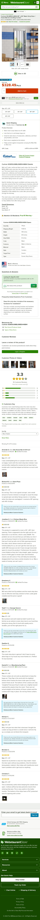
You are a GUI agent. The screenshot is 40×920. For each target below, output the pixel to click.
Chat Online (10, 890)
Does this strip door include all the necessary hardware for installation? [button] (19, 302)
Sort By (4, 431)
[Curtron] (9, 156)
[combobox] (20, 7)
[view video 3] (23, 364)
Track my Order (20, 885)
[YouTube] (7, 853)
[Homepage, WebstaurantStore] (20, 2)
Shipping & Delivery (28, 890)
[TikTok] (16, 853)
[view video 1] (4, 798)
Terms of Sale (20, 898)
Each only (4, 82)
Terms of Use (15, 293)
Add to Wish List (20, 103)
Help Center (20, 880)
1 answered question (24, 21)
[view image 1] (6, 364)
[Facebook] (12, 853)
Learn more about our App (15, 835)
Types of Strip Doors (16, 330)
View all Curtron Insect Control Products (26, 156)
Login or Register (20, 351)
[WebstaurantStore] (20, 842)
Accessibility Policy (20, 907)
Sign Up (34, 815)
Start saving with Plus (13, 825)
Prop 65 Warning (25, 215)
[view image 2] (14, 364)
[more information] (26, 125)
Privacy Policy (24, 293)
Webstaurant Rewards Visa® (16, 98)
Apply (36, 98)
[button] (12, 64)
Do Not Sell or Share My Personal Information (20, 910)
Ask (34, 286)
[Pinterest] (21, 853)
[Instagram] (2, 853)
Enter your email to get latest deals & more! (19, 812)
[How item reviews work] (27, 384)
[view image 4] (32, 364)
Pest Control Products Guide (18, 327)
